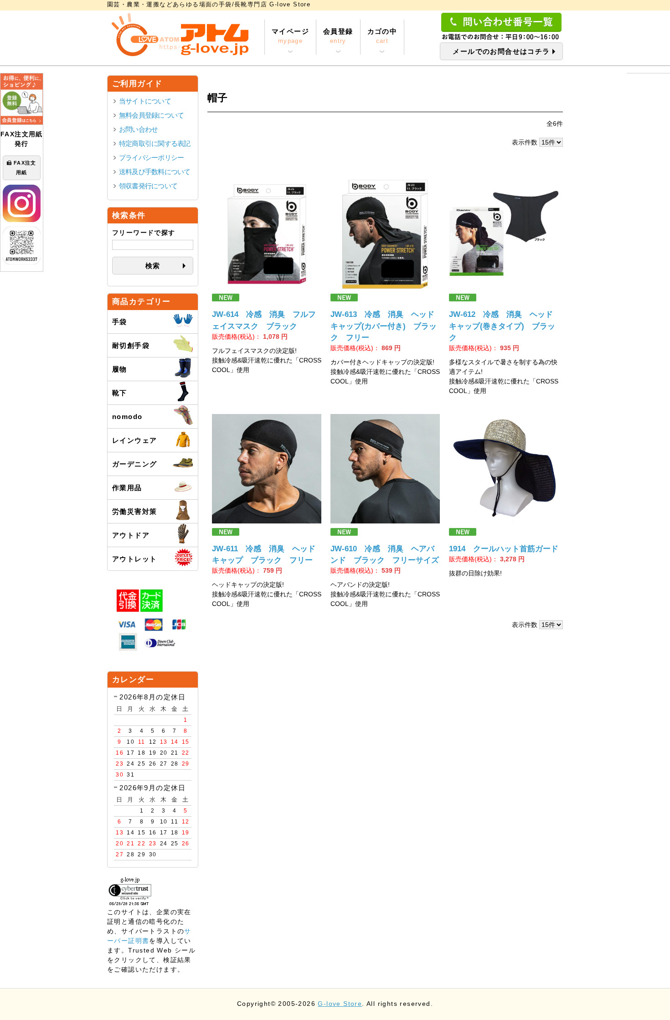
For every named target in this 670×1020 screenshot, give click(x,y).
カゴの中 (382, 35)
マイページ (290, 35)
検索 (152, 265)
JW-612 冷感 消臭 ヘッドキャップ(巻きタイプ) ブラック (502, 326)
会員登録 (338, 35)
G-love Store (340, 1003)
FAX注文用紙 (25, 167)
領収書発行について (148, 186)
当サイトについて (145, 101)
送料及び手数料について (155, 172)
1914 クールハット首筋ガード (503, 548)
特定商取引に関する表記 (155, 143)
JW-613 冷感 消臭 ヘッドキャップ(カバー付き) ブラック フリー (383, 326)
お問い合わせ (138, 129)
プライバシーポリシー (151, 157)
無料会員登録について (151, 115)
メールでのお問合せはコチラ (501, 51)
